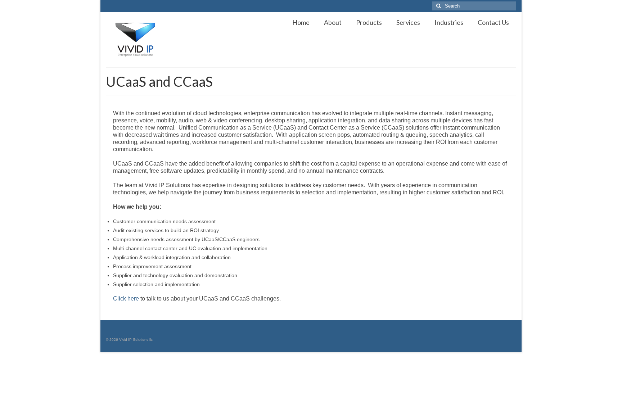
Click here (126, 298)
